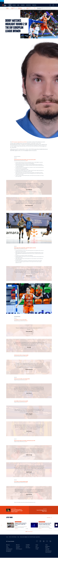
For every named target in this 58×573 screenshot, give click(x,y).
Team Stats (34, 5)
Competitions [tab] (2, 2)
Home (7, 546)
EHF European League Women (20, 8)
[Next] (56, 525)
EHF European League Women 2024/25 (19, 141)
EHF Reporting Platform (47, 547)
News (10, 5)
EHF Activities (18, 546)
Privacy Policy (47, 548)
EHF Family (37, 547)
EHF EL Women (28, 547)
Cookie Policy (47, 549)
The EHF (7, 547)
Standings (23, 5)
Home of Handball (7, 8)
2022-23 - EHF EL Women (29, 8)
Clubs (18, 5)
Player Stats (28, 5)
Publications (18, 547)
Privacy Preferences (48, 552)
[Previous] (2, 525)
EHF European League (13, 8)
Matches (14, 5)
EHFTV (27, 160)
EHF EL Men (27, 546)
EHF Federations (8, 551)
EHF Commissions (8, 550)
